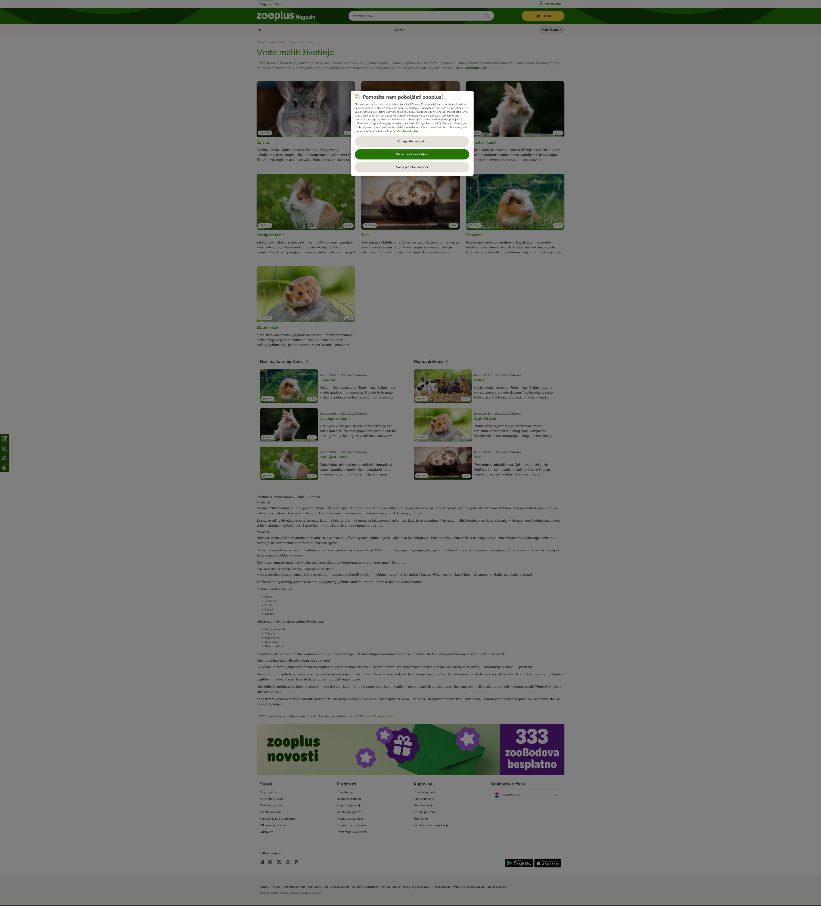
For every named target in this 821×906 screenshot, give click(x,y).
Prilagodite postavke (412, 141)
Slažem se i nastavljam (412, 154)
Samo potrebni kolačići (412, 167)
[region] (412, 133)
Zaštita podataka (407, 131)
